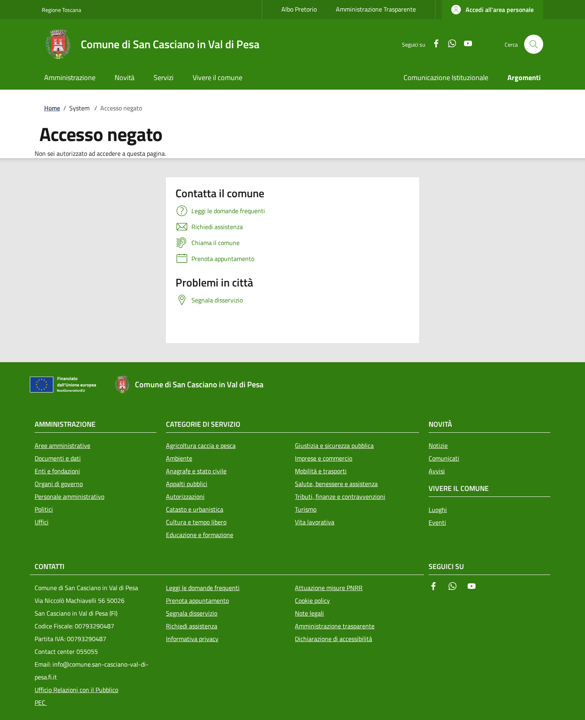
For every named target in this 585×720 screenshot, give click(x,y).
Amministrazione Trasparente (376, 9)
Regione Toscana (61, 10)
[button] (492, 9)
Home (52, 108)
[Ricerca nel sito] (533, 44)
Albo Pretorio (299, 9)
